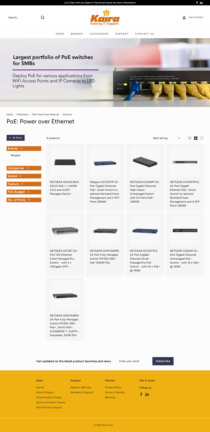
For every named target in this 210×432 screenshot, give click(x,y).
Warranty (110, 397)
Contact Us (144, 33)
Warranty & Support (82, 392)
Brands (77, 33)
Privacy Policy (113, 387)
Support (122, 33)
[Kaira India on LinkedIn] (147, 394)
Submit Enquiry (45, 392)
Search (40, 387)
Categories (99, 33)
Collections (22, 114)
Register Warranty (81, 387)
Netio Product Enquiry (49, 407)
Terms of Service (114, 392)
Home (60, 33)
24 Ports (17, 137)
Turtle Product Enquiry (49, 397)
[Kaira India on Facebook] (141, 394)
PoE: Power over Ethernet (45, 114)
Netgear (16, 155)
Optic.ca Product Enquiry (50, 402)
